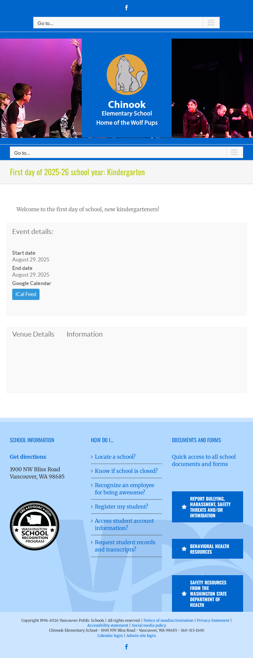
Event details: (32, 231)
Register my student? (121, 506)
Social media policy (149, 625)
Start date (24, 253)
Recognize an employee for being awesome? (124, 489)
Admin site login (141, 635)
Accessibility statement (107, 625)
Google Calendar (31, 283)
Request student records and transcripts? (125, 546)
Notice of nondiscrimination (168, 620)
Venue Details (33, 334)
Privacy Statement (213, 620)
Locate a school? (115, 456)
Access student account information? (124, 524)
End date (22, 268)
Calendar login (110, 635)
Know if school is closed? (126, 471)
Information (85, 334)
